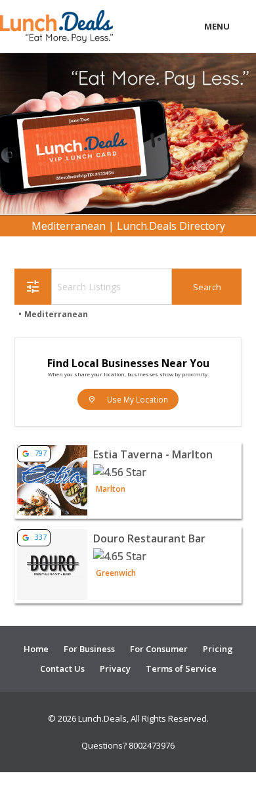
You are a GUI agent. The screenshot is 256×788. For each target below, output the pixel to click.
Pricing (218, 649)
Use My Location (128, 399)
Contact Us (62, 668)
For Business (89, 649)
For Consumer (159, 649)
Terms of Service (181, 668)
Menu (217, 26)
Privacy (115, 668)
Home (36, 649)
